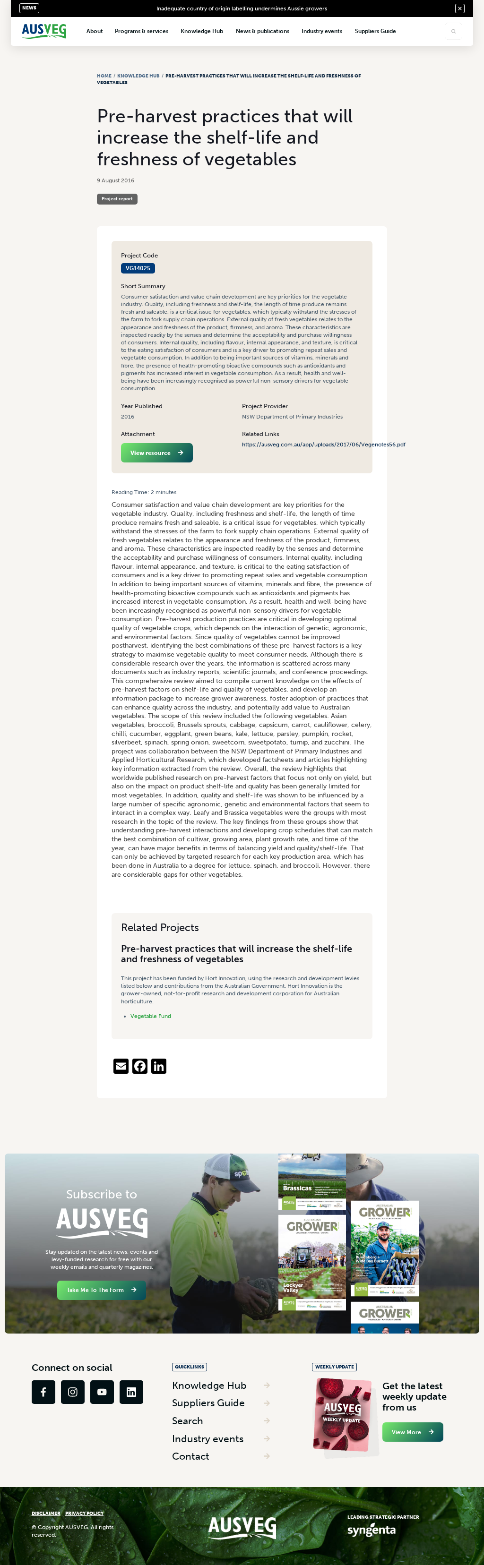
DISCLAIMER (46, 1513)
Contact (190, 1456)
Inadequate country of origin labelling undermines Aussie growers (241, 8)
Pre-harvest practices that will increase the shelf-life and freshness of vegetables (236, 954)
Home (104, 75)
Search (187, 1421)
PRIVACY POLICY (84, 1513)
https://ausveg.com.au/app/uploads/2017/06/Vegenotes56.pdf (324, 444)
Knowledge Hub (138, 75)
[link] (43, 1392)
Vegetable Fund (150, 1016)
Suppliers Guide (208, 1403)
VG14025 (138, 268)
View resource (150, 453)
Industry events (207, 1439)
